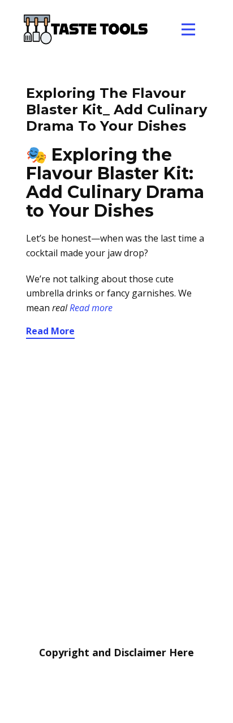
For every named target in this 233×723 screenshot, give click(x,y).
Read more (91, 308)
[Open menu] (188, 29)
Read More (50, 331)
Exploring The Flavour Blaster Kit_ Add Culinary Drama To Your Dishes (116, 109)
